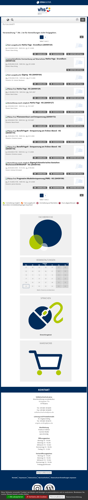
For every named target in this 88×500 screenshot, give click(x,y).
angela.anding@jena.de (44, 423)
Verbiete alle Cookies (37, 497)
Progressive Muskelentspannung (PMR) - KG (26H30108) (40, 178)
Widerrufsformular (44, 473)
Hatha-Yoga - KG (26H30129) (29, 89)
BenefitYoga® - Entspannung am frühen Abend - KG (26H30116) (33, 147)
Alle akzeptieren (16, 497)
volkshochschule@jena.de (44, 412)
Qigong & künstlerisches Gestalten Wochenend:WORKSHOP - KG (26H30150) (33, 163)
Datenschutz (32, 478)
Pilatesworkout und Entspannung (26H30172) (36, 117)
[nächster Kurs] (82, 37)
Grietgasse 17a (44, 401)
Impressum (23, 478)
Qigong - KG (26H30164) (32, 74)
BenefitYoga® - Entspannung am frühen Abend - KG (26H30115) (33, 132)
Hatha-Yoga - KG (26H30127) (42, 103)
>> (67, 263)
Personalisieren (57, 497)
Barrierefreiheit (43, 478)
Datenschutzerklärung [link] (74, 497)
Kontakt (14, 478)
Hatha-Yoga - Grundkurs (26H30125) (37, 45)
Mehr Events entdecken (46, 290)
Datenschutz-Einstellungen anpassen (63, 478)
